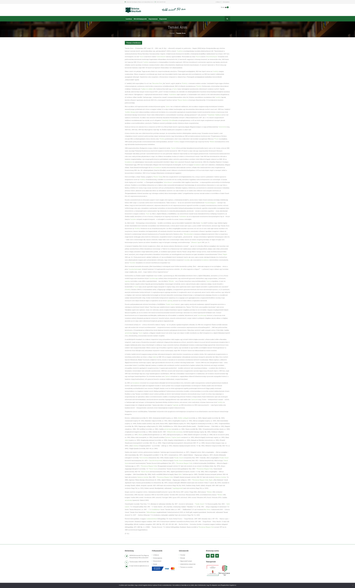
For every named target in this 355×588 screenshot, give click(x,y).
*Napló (225, 254)
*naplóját (175, 405)
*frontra (198, 56)
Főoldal (171, 33)
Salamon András (142, 477)
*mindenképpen (210, 203)
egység (127, 281)
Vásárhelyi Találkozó (214, 115)
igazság (169, 300)
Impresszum (153, 19)
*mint (141, 56)
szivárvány (128, 333)
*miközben (172, 94)
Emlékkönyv (156, 509)
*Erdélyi (199, 86)
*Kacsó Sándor (182, 100)
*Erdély (162, 139)
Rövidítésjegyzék (140, 19)
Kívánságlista (226, 1)
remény (135, 446)
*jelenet (168, 437)
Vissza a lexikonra (133, 43)
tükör (176, 162)
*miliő (136, 287)
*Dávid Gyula (153, 469)
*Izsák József (170, 304)
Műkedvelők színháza (174, 432)
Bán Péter (207, 509)
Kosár (223, 7)
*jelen (175, 89)
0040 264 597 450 (160, 2)
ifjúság (132, 112)
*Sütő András (143, 458)
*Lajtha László (176, 437)
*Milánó (209, 492)
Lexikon (129, 19)
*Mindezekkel (188, 234)
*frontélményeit (211, 56)
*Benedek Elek (157, 83)
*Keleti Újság (157, 177)
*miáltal (179, 51)
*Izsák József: (199, 504)
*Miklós (212, 142)
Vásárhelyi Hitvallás (168, 120)
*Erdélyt (184, 83)
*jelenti (167, 376)
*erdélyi (146, 62)
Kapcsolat (163, 19)
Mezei (140, 435)
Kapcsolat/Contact (186, 561)
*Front (216, 139)
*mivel (173, 148)
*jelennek (194, 399)
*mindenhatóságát (135, 269)
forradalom (128, 162)
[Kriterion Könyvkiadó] (133, 10)
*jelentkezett (161, 56)
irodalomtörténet (151, 519)
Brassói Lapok (196, 242)
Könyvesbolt (157, 561)
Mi (182, 269)
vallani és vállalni (147, 89)
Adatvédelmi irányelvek (187, 564)
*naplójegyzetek (177, 488)
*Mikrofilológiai (151, 512)
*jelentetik (222, 127)
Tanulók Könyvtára (155, 460)
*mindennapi (153, 278)
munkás (187, 260)
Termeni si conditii (186, 567)
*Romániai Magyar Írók (184, 463)
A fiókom (217, 1)
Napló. (211, 480)
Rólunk (182, 558)
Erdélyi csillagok (183, 418)
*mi (202, 223)
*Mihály (171, 281)
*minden (133, 219)
